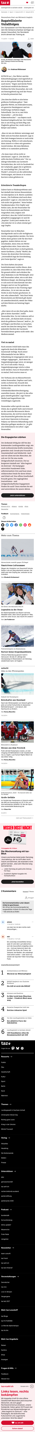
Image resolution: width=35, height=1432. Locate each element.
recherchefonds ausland (10, 1191)
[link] (12, 7)
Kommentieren (15, 514)
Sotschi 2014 (19, 12)
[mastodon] (13, 1049)
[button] (32, 2)
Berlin (3, 1086)
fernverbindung (6, 1220)
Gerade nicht (24, 1386)
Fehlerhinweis (25, 514)
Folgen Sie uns (5, 1048)
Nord (3, 1091)
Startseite (4, 12)
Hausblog (4, 1148)
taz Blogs (4, 1316)
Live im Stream (6, 1292)
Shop (3, 1355)
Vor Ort (4, 1287)
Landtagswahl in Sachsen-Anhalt (13, 1110)
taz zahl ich (5, 1187)
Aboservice (5, 1379)
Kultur (3, 1077)
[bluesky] (17, 1049)
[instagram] (22, 1049)
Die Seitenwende (7, 1153)
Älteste (31, 891)
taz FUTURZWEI (6, 1321)
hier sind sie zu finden (11, 912)
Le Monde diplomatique (10, 1326)
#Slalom (14, 506)
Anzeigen (4, 1359)
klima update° (6, 1225)
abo (2, 1177)
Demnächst (5, 1282)
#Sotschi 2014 (5, 506)
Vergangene (5, 1296)
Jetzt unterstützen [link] (17, 495)
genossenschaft (7, 1182)
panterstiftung (6, 1196)
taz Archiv (4, 1330)
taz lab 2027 (5, 1301)
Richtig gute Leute (8, 1120)
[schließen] (32, 1386)
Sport (11, 12)
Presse (3, 1163)
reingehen (4, 1239)
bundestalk (5, 1215)
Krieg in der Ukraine (8, 1124)
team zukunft (5, 1253)
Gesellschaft (5, 1072)
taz (6, 1043)
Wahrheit (4, 1096)
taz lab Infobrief (7, 1268)
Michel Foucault (7, 1129)
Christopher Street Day (9, 1115)
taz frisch (4, 1258)
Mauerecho (5, 1229)
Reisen (3, 1345)
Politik (3, 1062)
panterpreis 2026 (7, 1201)
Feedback (4, 1374)
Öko (2, 1067)
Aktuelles (4, 1144)
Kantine (4, 1350)
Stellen (3, 1158)
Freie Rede (5, 1234)
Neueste (25, 891)
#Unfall (20, 506)
